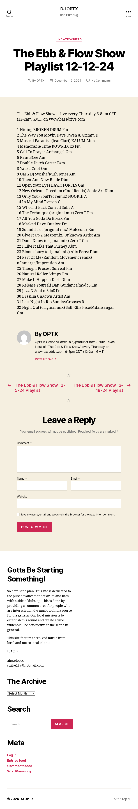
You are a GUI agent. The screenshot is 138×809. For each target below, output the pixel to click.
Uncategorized (69, 39)
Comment (24, 443)
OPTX (40, 80)
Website (22, 496)
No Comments (100, 80)
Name (22, 478)
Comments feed (19, 766)
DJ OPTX (69, 9)
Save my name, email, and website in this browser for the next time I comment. (67, 514)
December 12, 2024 (68, 80)
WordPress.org (19, 771)
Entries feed (16, 760)
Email (75, 478)
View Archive (45, 359)
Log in (11, 755)
